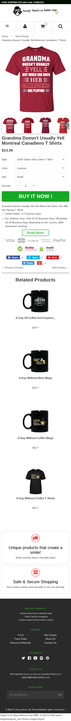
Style (4, 159)
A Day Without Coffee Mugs (35, 438)
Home (5, 36)
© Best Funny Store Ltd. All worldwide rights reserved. (35, 709)
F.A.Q (21, 635)
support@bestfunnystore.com (35, 677)
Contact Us (50, 642)
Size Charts (50, 635)
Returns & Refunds (20, 642)
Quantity (6, 185)
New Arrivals (22, 36)
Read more (35, 233)
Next (66, 125)
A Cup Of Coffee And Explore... (35, 317)
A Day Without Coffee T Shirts (35, 498)
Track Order (20, 638)
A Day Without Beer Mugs (35, 378)
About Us (50, 638)
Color (5, 168)
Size (4, 176)
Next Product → (60, 267)
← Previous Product (12, 267)
